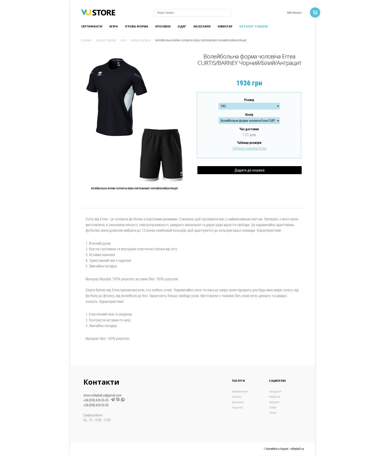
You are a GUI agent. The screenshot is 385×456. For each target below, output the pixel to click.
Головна (86, 40)
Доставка (238, 402)
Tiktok (272, 413)
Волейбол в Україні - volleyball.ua (285, 448)
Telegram (274, 402)
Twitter (273, 407)
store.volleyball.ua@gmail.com (102, 395)
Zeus (123, 40)
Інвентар (225, 26)
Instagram (275, 391)
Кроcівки (162, 26)
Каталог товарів (254, 26)
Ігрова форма (136, 26)
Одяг (182, 26)
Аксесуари (202, 26)
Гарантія (237, 407)
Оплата (236, 396)
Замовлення (240, 391)
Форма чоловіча (141, 40)
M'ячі (113, 26)
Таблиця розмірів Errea (249, 148)
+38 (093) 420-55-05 (96, 400)
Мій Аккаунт (294, 12)
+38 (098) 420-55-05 (96, 405)
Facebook (274, 396)
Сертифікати (91, 26)
